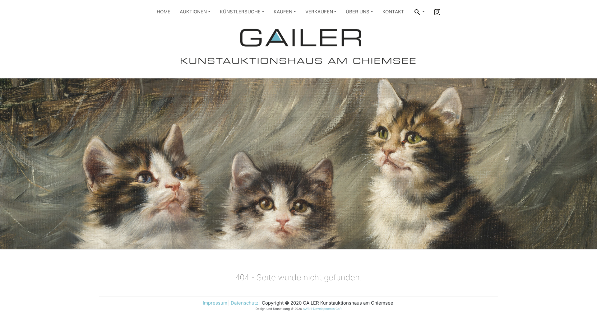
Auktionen (193, 12)
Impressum (215, 303)
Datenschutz (244, 303)
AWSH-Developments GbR (322, 308)
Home (163, 12)
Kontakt (393, 12)
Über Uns (357, 12)
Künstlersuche (240, 12)
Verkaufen (319, 12)
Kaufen (283, 12)
